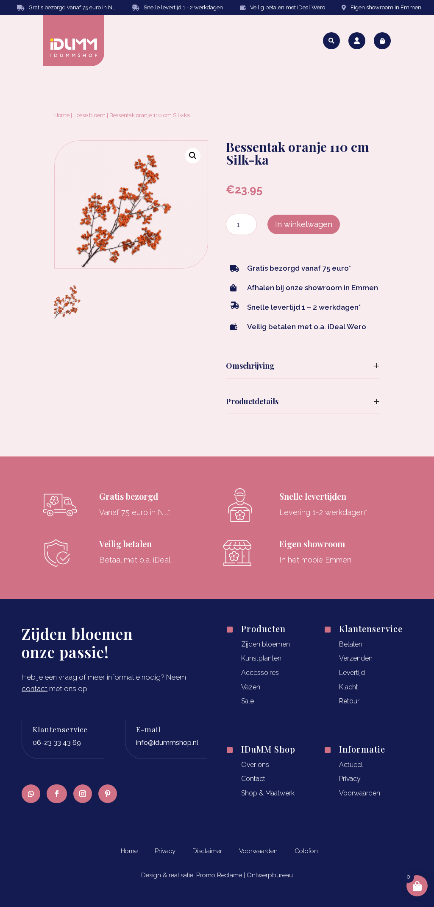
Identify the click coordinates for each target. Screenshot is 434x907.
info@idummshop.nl (167, 743)
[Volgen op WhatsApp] (31, 793)
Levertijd (352, 673)
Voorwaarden (359, 793)
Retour (349, 701)
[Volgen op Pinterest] (107, 793)
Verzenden (356, 658)
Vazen (250, 687)
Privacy (350, 779)
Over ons (255, 765)
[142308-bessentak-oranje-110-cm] (68, 315)
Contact (253, 779)
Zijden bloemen (265, 644)
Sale (247, 701)
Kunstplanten (261, 658)
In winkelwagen (303, 224)
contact (34, 688)
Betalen (350, 644)
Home (62, 115)
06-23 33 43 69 (57, 743)
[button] (192, 155)
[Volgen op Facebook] (57, 793)
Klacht (348, 687)
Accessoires (260, 673)
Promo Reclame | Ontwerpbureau (244, 875)
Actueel (351, 765)
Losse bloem (89, 115)
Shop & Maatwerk (268, 793)
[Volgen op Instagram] (82, 793)
